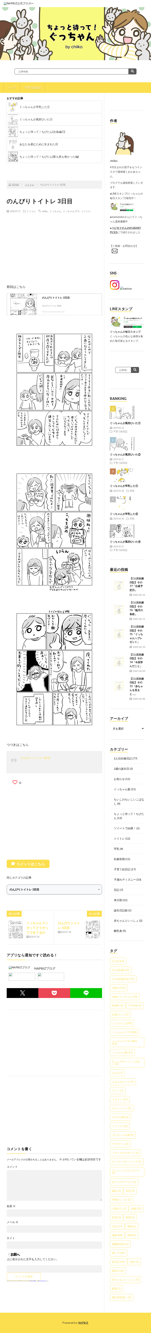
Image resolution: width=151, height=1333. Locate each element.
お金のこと (120, 1014)
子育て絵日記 (32, 87)
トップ (12, 87)
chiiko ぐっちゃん (124, 996)
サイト (11, 1238)
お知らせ (119, 779)
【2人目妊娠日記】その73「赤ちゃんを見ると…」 (137, 686)
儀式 (116, 1190)
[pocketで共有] (54, 993)
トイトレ (31, 211)
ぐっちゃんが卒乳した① (34, 107)
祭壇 (131, 1235)
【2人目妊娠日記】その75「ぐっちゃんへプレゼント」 (137, 634)
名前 (11, 1206)
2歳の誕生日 (121, 768)
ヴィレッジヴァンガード (126, 1172)
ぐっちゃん (55, 211)
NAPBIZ (83, 1322)
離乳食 (118, 930)
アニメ (117, 1090)
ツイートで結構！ (125, 828)
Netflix (117, 1005)
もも (117, 1072)
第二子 (118, 1252)
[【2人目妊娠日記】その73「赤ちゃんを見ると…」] (119, 686)
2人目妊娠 (120, 970)
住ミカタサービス (124, 1181)
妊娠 (136, 1208)
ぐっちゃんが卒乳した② (124, 513)
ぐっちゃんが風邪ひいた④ (125, 541)
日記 (116, 889)
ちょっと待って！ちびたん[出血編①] (42, 131)
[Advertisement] (54, 244)
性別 (116, 1217)
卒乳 (132, 491)
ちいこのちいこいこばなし (126, 1062)
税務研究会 (120, 1244)
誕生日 (117, 1270)
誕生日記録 (121, 910)
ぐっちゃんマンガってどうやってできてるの (37, 927)
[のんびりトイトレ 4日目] (93, 929)
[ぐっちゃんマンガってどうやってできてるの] (15, 929)
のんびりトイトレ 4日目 (35, 757)
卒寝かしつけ (121, 1199)
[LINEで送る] (86, 993)
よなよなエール (123, 1081)
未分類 (118, 900)
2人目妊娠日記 (123, 758)
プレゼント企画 (123, 1134)
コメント (12, 1166)
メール (12, 1222)
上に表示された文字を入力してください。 (33, 1259)
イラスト (120, 1099)
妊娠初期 (119, 859)
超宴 (116, 1288)
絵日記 (118, 1261)
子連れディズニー (125, 879)
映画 (131, 1226)
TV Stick (135, 1005)
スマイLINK (120, 1117)
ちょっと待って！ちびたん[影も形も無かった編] (49, 156)
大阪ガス (119, 1208)
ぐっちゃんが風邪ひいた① (35, 119)
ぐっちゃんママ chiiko (124, 1042)
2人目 (118, 961)
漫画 (117, 1235)
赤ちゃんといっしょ (126, 920)
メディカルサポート (125, 1152)
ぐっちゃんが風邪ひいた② (125, 454)
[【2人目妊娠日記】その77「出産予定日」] (119, 585)
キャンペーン (121, 1108)
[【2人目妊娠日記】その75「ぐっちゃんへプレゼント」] (119, 633)
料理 (130, 1217)
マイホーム (120, 1143)
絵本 (134, 1261)
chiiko (45, 211)
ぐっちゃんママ (71, 211)
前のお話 (23, 167)
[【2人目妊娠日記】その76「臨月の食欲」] (119, 609)
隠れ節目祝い (121, 1297)
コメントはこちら (31, 864)
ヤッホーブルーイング (126, 1161)
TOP (54, 167)
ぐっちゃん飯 (122, 789)
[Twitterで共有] (22, 993)
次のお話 (84, 167)
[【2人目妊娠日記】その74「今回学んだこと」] (119, 661)
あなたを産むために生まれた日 (38, 144)
